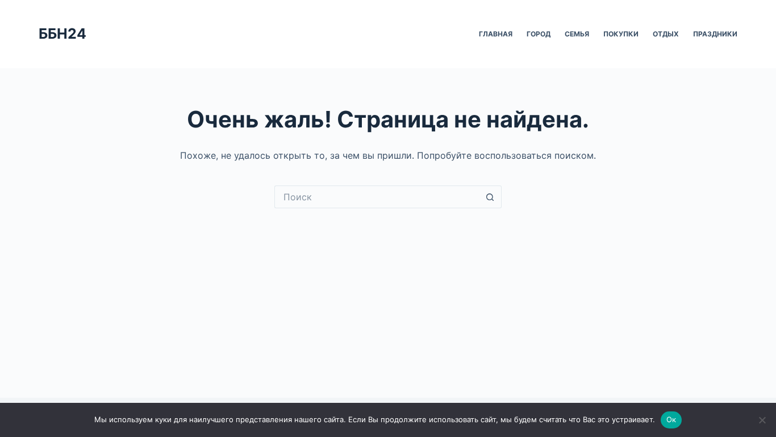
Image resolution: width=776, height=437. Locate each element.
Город (538, 34)
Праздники (715, 34)
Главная (495, 34)
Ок (671, 419)
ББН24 (62, 33)
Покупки (621, 34)
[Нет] (761, 420)
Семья (577, 34)
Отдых (666, 34)
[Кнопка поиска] (490, 196)
